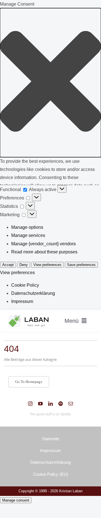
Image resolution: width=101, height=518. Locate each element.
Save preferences (81, 265)
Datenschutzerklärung (33, 293)
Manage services (28, 235)
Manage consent (15, 500)
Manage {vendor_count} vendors (43, 243)
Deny (23, 265)
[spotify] (60, 403)
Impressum (22, 301)
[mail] (70, 403)
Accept (8, 265)
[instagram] (30, 403)
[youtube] (40, 403)
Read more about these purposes (44, 251)
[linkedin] (50, 403)
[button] (50, 82)
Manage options (27, 227)
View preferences (47, 265)
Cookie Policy (25, 285)
